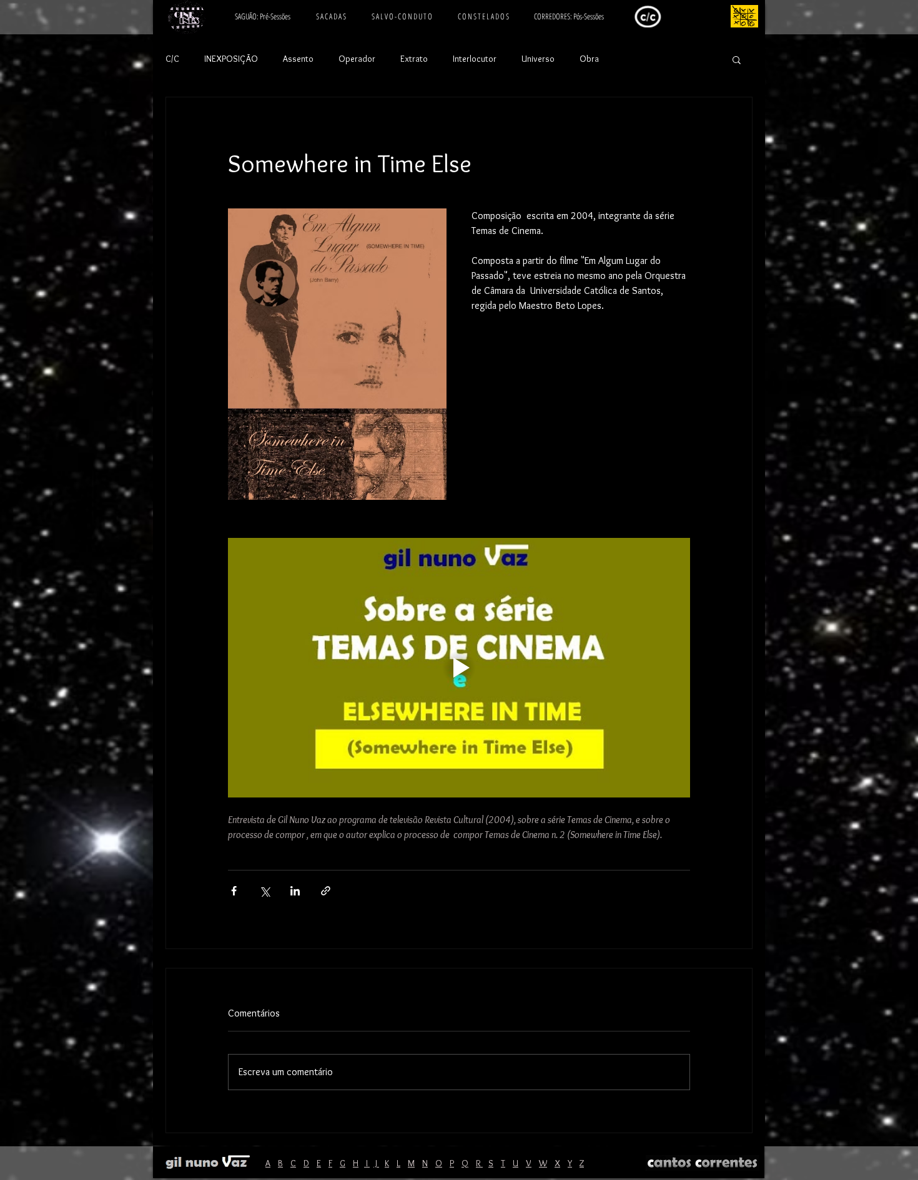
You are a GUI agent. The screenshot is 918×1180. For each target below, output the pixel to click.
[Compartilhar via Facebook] (234, 891)
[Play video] (459, 667)
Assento (298, 58)
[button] (737, 59)
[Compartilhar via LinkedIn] (295, 891)
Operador (356, 58)
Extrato (414, 58)
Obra (589, 58)
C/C (172, 58)
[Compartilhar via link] (326, 891)
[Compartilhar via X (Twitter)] (264, 891)
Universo (538, 58)
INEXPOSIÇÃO (231, 58)
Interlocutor (474, 58)
